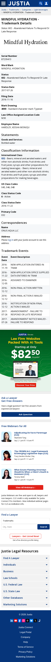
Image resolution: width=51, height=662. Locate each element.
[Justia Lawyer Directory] (39, 620)
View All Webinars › (25, 487)
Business (8, 571)
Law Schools (10, 578)
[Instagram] (23, 620)
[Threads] (27, 620)
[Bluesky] (31, 620)
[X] (35, 620)
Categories (26, 10)
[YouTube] (15, 620)
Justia (3, 10)
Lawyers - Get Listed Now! (25, 536)
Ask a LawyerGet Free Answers (11, 399)
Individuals (9, 564)
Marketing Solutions (15, 604)
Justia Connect (25, 627)
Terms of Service (26, 647)
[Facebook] (19, 620)
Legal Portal (25, 632)
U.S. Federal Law (12, 584)
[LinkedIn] (11, 620)
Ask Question (25, 414)
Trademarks (14, 10)
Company (25, 637)
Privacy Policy (25, 652)
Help (25, 642)
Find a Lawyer (9, 514)
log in (10, 239)
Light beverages (41, 10)
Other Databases (13, 597)
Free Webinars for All (13, 426)
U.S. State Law (11, 591)
